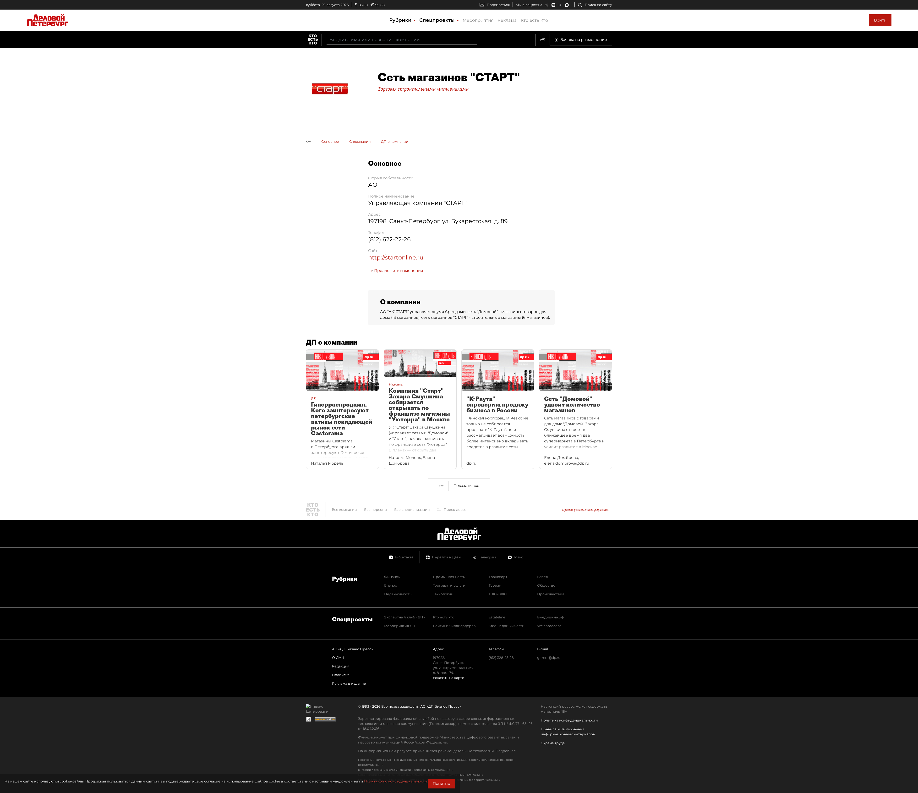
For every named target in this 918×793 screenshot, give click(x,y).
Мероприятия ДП (399, 626)
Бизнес (390, 585)
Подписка (341, 675)
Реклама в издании (349, 683)
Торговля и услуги (449, 585)
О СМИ (338, 657)
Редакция (340, 666)
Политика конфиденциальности (569, 720)
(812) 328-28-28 (501, 657)
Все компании (344, 509)
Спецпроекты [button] (437, 20)
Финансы (392, 577)
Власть (543, 577)
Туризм (495, 585)
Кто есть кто (443, 617)
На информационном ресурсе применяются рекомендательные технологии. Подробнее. (437, 751)
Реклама (507, 20)
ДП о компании (394, 141)
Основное (330, 141)
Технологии (443, 594)
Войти (880, 20)
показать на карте (448, 678)
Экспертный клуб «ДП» (404, 617)
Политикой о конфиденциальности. (396, 781)
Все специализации (412, 509)
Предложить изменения (398, 270)
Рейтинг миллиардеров (454, 626)
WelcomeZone (549, 626)
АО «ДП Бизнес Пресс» (352, 649)
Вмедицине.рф (550, 617)
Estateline (497, 617)
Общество (546, 585)
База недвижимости (507, 626)
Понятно (441, 783)
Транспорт (498, 577)
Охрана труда (553, 743)
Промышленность (449, 577)
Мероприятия (478, 20)
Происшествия (550, 594)
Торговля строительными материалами (423, 89)
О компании (360, 141)
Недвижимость (397, 594)
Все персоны (375, 509)
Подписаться (498, 5)
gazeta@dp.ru (548, 657)
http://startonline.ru (395, 257)
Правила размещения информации (585, 509)
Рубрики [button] (401, 20)
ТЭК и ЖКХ (498, 594)
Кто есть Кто (534, 20)
